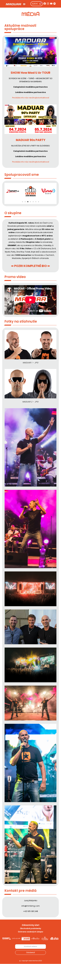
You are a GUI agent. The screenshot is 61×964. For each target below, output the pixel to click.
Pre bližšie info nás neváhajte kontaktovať (30, 97)
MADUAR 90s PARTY (30, 140)
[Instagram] (48, 3)
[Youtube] (51, 3)
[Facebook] (45, 3)
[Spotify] (54, 3)
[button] (24, 4)
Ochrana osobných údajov (30, 931)
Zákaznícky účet (30, 925)
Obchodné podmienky (30, 928)
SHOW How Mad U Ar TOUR (30, 73)
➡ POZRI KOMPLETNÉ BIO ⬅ (30, 266)
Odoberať (30, 952)
